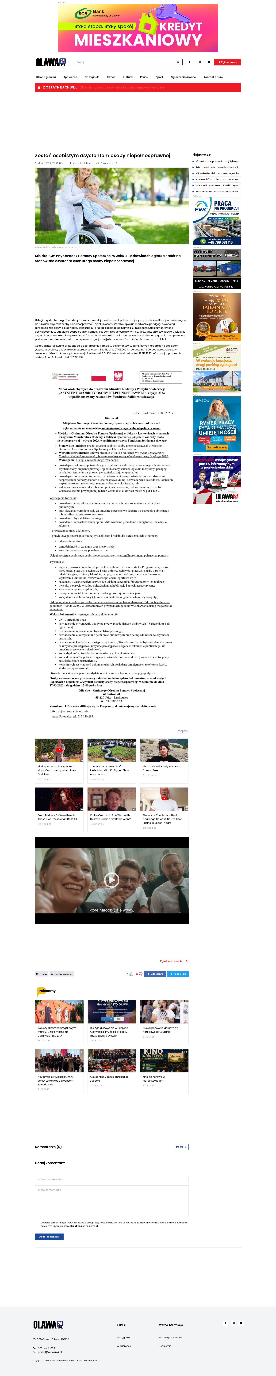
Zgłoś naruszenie (171, 961)
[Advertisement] (138, 122)
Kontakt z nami (213, 77)
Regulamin (165, 1346)
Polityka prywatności (170, 1337)
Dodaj (179, 1146)
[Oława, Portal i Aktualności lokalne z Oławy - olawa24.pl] (51, 62)
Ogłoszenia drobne (183, 77)
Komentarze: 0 (108, 163)
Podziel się (179, 974)
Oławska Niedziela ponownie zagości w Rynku (218, 173)
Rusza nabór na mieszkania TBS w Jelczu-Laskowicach (218, 179)
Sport (159, 77)
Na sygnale (92, 77)
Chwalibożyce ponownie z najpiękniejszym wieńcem (122, 87)
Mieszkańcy (41, 974)
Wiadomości (124, 1346)
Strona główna (46, 77)
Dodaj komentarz (49, 1236)
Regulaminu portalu (111, 1222)
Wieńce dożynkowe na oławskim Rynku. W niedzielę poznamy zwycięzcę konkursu (218, 185)
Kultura (128, 77)
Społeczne (70, 77)
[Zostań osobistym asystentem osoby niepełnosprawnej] (112, 206)
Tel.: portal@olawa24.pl (47, 1352)
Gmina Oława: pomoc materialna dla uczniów (218, 191)
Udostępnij (157, 974)
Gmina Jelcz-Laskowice (61, 974)
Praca (144, 77)
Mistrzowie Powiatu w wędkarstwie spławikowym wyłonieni (218, 167)
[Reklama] (138, 28)
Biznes (111, 77)
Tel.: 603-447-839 (43, 1348)
